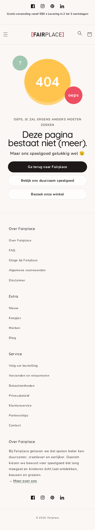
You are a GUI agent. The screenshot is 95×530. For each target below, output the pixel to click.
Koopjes (15, 318)
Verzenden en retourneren (29, 375)
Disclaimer (17, 280)
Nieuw (14, 308)
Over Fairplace (20, 240)
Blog (12, 338)
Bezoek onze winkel (47, 194)
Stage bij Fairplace (23, 260)
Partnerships (18, 415)
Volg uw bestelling (23, 366)
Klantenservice (20, 405)
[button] (5, 34)
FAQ (12, 250)
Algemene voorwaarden (27, 270)
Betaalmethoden (21, 386)
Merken (14, 328)
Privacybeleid (19, 396)
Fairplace (53, 517)
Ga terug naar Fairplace (47, 166)
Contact (15, 425)
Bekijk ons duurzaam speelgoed (47, 180)
